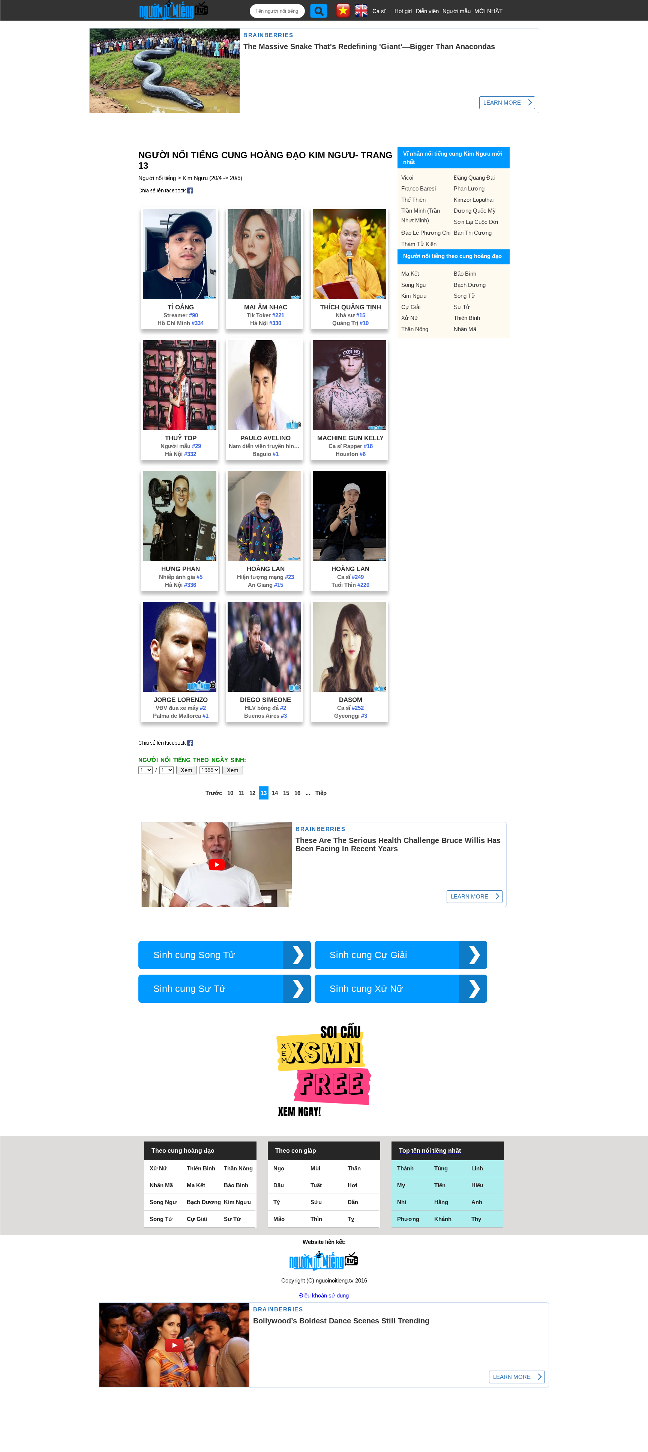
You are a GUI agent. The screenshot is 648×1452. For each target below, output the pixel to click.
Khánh (443, 1219)
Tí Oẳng (181, 307)
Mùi (315, 1168)
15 (286, 793)
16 (297, 793)
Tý (276, 1202)
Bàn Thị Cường (473, 233)
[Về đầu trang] (640, 1444)
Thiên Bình (467, 318)
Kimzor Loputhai (474, 199)
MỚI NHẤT (488, 11)
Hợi (352, 1185)
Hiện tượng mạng (265, 577)
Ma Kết (410, 273)
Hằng (441, 1202)
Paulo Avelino (265, 438)
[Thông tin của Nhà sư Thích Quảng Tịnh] (349, 297)
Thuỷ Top (180, 438)
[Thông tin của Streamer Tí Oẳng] (179, 297)
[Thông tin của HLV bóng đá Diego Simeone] (264, 690)
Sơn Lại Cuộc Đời (476, 222)
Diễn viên (427, 11)
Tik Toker (265, 315)
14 (275, 793)
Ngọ (278, 1168)
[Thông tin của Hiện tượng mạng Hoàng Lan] (264, 559)
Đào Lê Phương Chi (425, 233)
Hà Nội (265, 323)
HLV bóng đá (265, 708)
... (308, 793)
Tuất (316, 1185)
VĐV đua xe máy (181, 708)
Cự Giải (410, 307)
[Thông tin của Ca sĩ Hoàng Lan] (349, 559)
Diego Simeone (265, 699)
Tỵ (351, 1219)
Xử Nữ (409, 318)
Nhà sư (350, 315)
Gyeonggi (350, 715)
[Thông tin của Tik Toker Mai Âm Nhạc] (264, 297)
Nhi (401, 1202)
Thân (354, 1168)
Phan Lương (469, 188)
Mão (279, 1219)
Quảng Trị (350, 323)
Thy (476, 1219)
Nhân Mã (465, 329)
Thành (405, 1168)
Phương (408, 1219)
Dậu (278, 1185)
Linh (477, 1168)
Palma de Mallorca (180, 715)
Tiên (440, 1185)
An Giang (265, 585)
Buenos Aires (265, 715)
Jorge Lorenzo (181, 699)
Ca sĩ (379, 11)
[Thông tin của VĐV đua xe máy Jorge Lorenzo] (179, 690)
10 (230, 793)
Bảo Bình (465, 273)
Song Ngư (413, 285)
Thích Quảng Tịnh (350, 307)
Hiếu (477, 1185)
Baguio (265, 454)
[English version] (361, 14)
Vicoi (407, 177)
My (401, 1185)
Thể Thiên (413, 199)
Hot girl (403, 11)
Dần (353, 1202)
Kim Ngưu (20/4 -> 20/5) (212, 178)
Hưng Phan (180, 569)
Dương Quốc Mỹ (475, 210)
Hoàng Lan (266, 569)
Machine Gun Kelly (350, 438)
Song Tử (464, 295)
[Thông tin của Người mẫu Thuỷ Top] (179, 428)
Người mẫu (456, 11)
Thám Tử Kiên (418, 244)
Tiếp (321, 793)
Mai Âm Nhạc (265, 307)
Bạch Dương (470, 285)
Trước (214, 793)
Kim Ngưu (413, 295)
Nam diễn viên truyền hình (265, 446)
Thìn (316, 1219)
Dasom (350, 699)
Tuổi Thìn (350, 585)
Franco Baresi (418, 188)
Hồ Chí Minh (181, 323)
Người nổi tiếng (157, 178)
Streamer (181, 315)
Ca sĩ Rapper (350, 446)
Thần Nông (414, 329)
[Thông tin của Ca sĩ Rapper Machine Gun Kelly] (349, 428)
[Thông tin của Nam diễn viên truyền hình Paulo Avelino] (264, 428)
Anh (476, 1202)
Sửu (316, 1202)
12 (252, 793)
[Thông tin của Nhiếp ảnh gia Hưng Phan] (179, 559)
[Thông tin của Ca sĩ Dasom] (349, 690)
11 (241, 793)
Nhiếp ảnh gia (180, 577)
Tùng (441, 1168)
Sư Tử (462, 307)
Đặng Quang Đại (474, 177)
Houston (351, 454)
